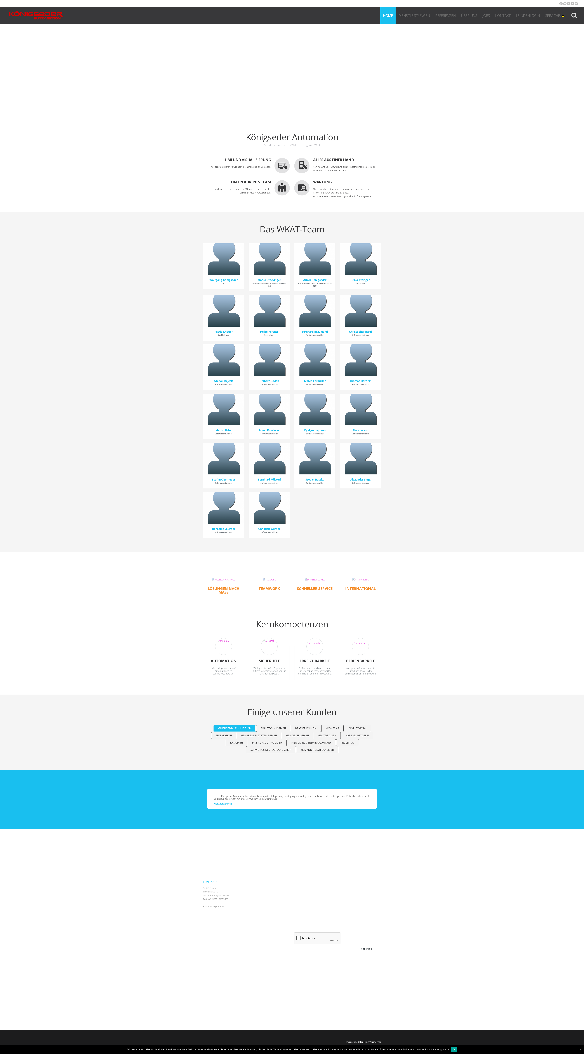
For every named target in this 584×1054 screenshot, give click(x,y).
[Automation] (223, 646)
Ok (454, 1049)
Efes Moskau (224, 735)
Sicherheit (269, 660)
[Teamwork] (269, 580)
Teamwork (269, 588)
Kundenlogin (528, 15)
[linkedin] (576, 3)
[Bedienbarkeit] (360, 646)
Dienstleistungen (414, 15)
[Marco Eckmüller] (314, 360)
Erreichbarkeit (315, 660)
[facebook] (568, 3)
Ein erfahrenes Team (251, 181)
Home (388, 15)
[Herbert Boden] (269, 360)
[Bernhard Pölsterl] (269, 458)
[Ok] (580, 1049)
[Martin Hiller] (223, 409)
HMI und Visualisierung (248, 159)
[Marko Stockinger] (269, 259)
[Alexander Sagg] (360, 458)
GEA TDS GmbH (327, 735)
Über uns (469, 15)
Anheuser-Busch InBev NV (234, 728)
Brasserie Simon (305, 728)
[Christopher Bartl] (360, 311)
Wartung (322, 181)
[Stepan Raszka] (314, 458)
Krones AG (332, 728)
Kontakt (503, 15)
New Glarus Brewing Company (311, 742)
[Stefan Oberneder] (223, 458)
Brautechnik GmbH (273, 728)
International (360, 588)
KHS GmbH (236, 742)
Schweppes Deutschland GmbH (270, 749)
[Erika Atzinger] (360, 259)
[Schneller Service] (315, 580)
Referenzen (445, 15)
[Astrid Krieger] (223, 311)
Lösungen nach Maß (223, 590)
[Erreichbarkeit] (315, 646)
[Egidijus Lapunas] (314, 409)
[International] (360, 580)
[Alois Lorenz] (360, 409)
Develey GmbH (357, 728)
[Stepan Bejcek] (223, 360)
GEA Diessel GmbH (297, 735)
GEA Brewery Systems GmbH (259, 735)
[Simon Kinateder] (269, 409)
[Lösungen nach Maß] (223, 580)
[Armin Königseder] (314, 259)
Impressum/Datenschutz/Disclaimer (363, 1041)
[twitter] (565, 3)
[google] (561, 3)
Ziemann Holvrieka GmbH (317, 749)
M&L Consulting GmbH (267, 742)
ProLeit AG (348, 742)
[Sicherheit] (269, 646)
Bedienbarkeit (360, 660)
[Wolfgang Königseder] (223, 259)
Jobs (486, 15)
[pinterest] (572, 3)
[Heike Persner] (269, 311)
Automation (223, 660)
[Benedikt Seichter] (223, 508)
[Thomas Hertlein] (360, 360)
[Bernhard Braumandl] (314, 311)
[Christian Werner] (269, 508)
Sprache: (553, 15)
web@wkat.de (217, 906)
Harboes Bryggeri (357, 735)
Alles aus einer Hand (333, 159)
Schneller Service (315, 588)
